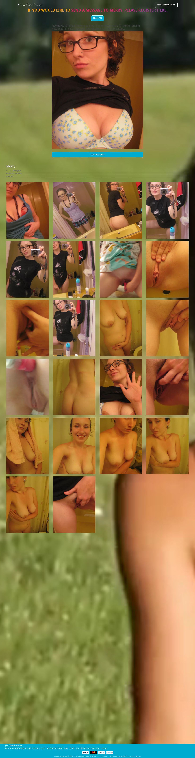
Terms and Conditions (57, 748)
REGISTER (97, 18)
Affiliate (95, 748)
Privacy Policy (39, 748)
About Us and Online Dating (18, 748)
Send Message (98, 154)
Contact (105, 748)
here (161, 10)
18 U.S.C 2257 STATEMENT (79, 748)
